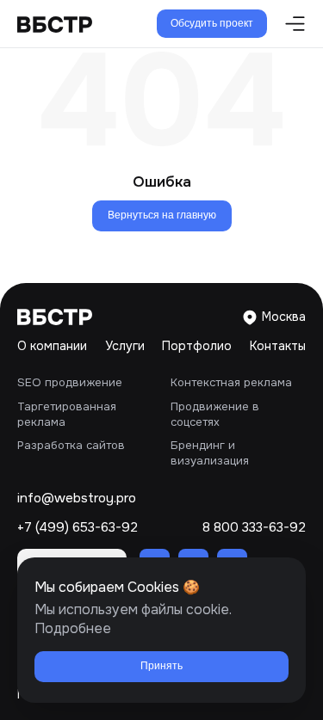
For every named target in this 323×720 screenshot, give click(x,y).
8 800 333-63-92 (254, 528)
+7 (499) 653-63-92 (77, 528)
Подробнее (72, 628)
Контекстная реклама (231, 382)
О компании (52, 346)
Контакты (278, 346)
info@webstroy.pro (76, 498)
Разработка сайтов (71, 445)
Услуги (125, 346)
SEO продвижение (69, 382)
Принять (161, 666)
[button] (291, 24)
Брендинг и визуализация (210, 453)
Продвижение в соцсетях (215, 414)
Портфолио (197, 346)
